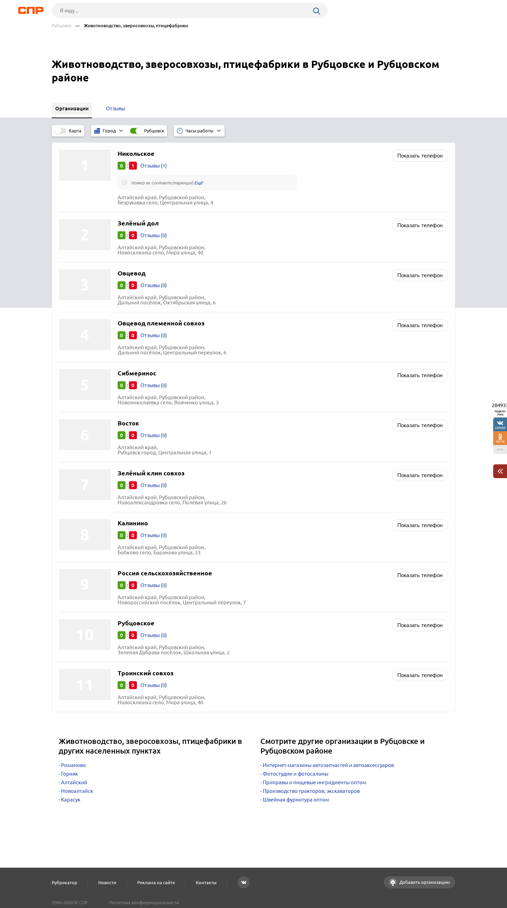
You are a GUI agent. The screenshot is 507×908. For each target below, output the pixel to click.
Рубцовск (62, 25)
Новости (107, 882)
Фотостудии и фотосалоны (295, 773)
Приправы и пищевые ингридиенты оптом (314, 782)
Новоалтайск (77, 791)
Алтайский (74, 782)
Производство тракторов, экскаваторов (311, 791)
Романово (73, 765)
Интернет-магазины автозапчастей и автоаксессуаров (328, 765)
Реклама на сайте (156, 882)
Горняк (69, 773)
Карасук (70, 799)
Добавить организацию (424, 882)
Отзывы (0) (153, 235)
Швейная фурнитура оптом (296, 799)
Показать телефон (420, 156)
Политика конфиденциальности (144, 902)
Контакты (206, 882)
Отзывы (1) (153, 166)
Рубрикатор (64, 882)
